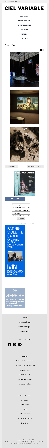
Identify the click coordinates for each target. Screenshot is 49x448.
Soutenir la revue (25, 414)
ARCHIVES (24, 30)
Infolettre (24, 423)
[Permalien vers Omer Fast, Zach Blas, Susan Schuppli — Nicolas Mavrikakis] (24, 69)
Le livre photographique (24, 361)
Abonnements (24, 331)
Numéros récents (25, 322)
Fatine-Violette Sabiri (35, 166)
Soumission (25, 405)
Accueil (4, 1)
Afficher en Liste (43, 50)
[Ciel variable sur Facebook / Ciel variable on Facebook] (9, 346)
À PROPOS (24, 34)
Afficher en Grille (41, 50)
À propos (24, 400)
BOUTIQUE (24, 16)
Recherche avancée (29, 223)
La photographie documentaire (24, 365)
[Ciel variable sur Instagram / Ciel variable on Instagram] (14, 346)
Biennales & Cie (24, 375)
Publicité (24, 409)
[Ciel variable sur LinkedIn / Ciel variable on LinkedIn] (20, 346)
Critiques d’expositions (24, 379)
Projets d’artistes (24, 370)
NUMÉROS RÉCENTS (25, 21)
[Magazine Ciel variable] (24, 11)
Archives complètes (24, 384)
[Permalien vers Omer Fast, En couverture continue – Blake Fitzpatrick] (24, 107)
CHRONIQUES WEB (24, 25)
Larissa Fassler (11, 166)
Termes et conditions (24, 418)
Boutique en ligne (24, 327)
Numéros (10, 1)
